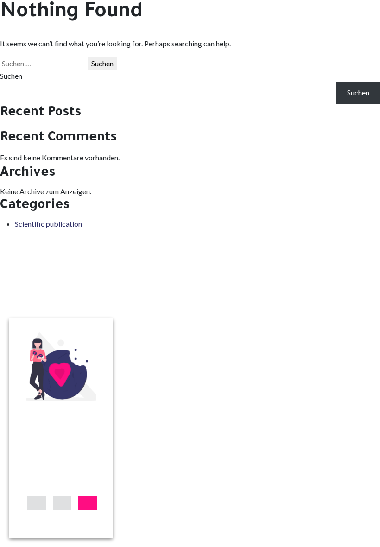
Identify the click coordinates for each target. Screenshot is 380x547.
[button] (36, 503)
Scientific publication (48, 223)
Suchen (11, 75)
